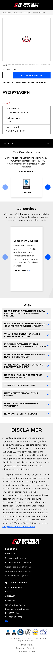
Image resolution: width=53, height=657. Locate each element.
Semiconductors (20, 12)
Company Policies (26, 652)
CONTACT (10, 596)
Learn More (26, 171)
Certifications (14, 587)
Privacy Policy (26, 645)
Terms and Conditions (26, 648)
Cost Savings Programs (16, 576)
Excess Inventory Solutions (18, 562)
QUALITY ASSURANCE (16, 583)
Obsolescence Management (18, 571)
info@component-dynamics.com (18, 526)
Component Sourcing (15, 558)
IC (30, 12)
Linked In (6, 621)
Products (6, 12)
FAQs (8, 592)
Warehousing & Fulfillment (18, 567)
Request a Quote (32, 75)
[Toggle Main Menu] (5, 5)
